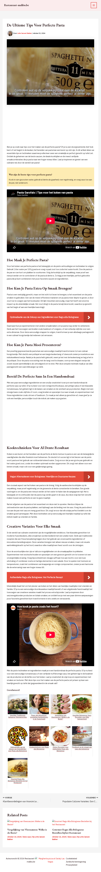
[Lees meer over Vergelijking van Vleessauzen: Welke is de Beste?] (28, 823)
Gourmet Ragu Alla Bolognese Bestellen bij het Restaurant (68, 831)
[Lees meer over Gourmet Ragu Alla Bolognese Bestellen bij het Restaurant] (73, 823)
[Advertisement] (50, 127)
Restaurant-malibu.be (16, 5)
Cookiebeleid (71, 858)
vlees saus (27, 837)
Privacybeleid (71, 865)
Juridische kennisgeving (76, 861)
